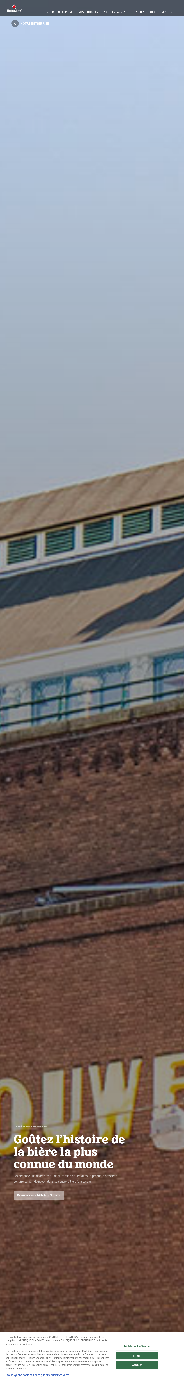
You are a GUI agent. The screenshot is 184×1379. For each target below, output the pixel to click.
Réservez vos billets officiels (38, 1195)
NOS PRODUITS (88, 12)
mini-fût (168, 12)
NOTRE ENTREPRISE (60, 12)
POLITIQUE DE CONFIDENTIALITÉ (51, 1375)
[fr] (14, 8)
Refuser (137, 1355)
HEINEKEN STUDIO (144, 12)
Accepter (137, 1364)
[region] (92, 1355)
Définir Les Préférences (137, 1346)
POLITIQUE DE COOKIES (19, 1375)
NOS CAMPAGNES (115, 12)
